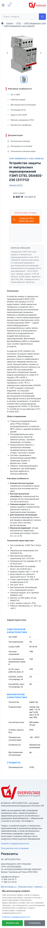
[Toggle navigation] (3, 5)
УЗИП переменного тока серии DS (26, 158)
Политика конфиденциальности (15, 843)
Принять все (12, 923)
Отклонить (35, 923)
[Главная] (2, 23)
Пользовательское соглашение (15, 848)
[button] (24, 79)
